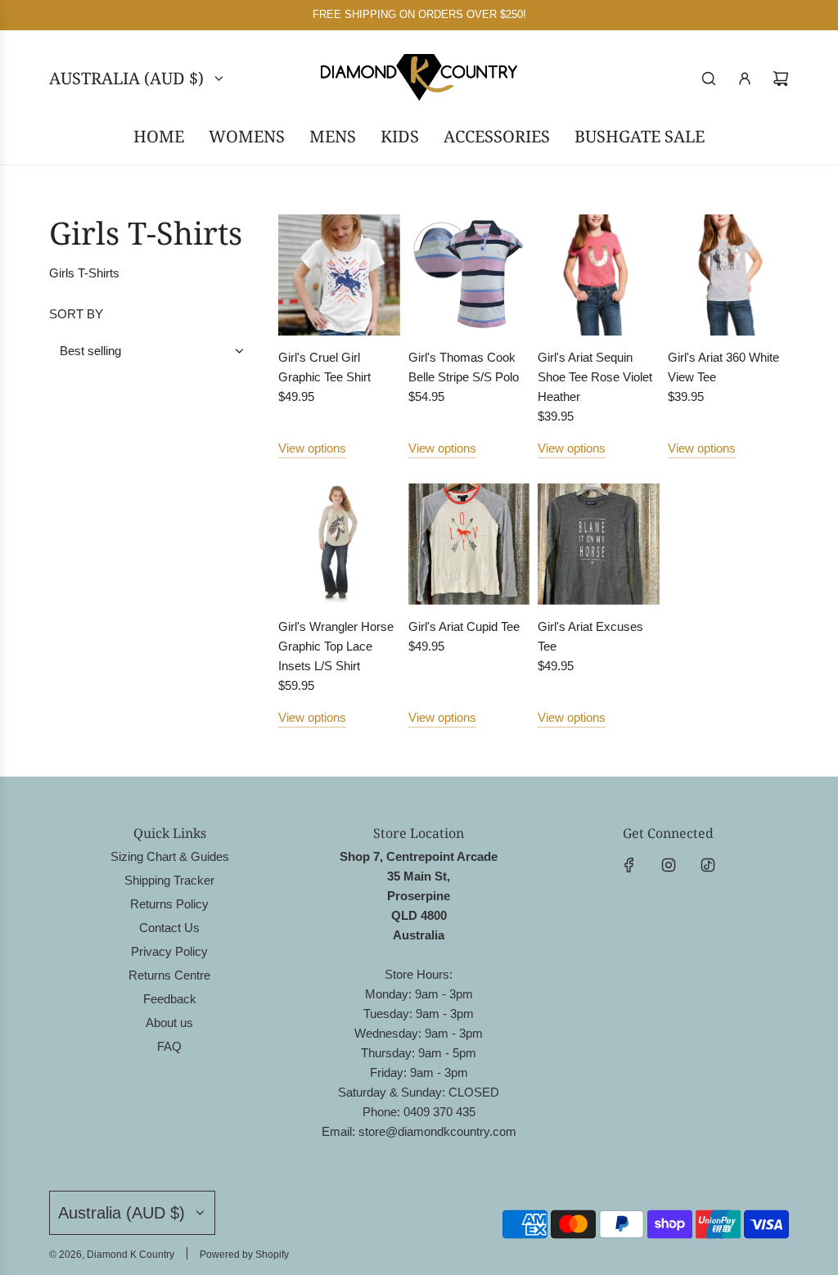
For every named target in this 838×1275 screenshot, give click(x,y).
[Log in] (745, 79)
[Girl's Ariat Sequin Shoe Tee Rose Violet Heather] (599, 275)
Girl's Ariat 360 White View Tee (723, 367)
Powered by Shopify (244, 1254)
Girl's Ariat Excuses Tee (590, 636)
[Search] (709, 79)
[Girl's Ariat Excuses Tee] (599, 544)
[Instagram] (669, 865)
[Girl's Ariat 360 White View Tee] (729, 275)
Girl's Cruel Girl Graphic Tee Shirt (324, 367)
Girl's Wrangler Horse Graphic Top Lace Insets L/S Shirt (336, 646)
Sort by (76, 314)
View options (312, 448)
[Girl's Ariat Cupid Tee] (469, 544)
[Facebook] (629, 865)
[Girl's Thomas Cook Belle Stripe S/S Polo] (469, 275)
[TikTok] (708, 865)
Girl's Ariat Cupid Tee (464, 626)
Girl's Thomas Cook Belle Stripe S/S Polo (463, 367)
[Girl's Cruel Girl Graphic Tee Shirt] (339, 275)
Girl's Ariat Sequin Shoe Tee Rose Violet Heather (595, 376)
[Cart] (781, 79)
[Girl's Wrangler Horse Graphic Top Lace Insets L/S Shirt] (339, 544)
